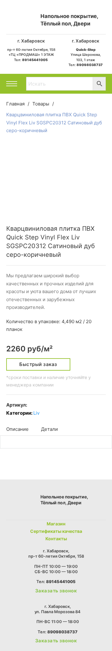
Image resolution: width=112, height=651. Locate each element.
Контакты (56, 538)
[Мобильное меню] (11, 83)
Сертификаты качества (56, 531)
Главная (15, 104)
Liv (36, 413)
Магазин (56, 523)
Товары (40, 104)
